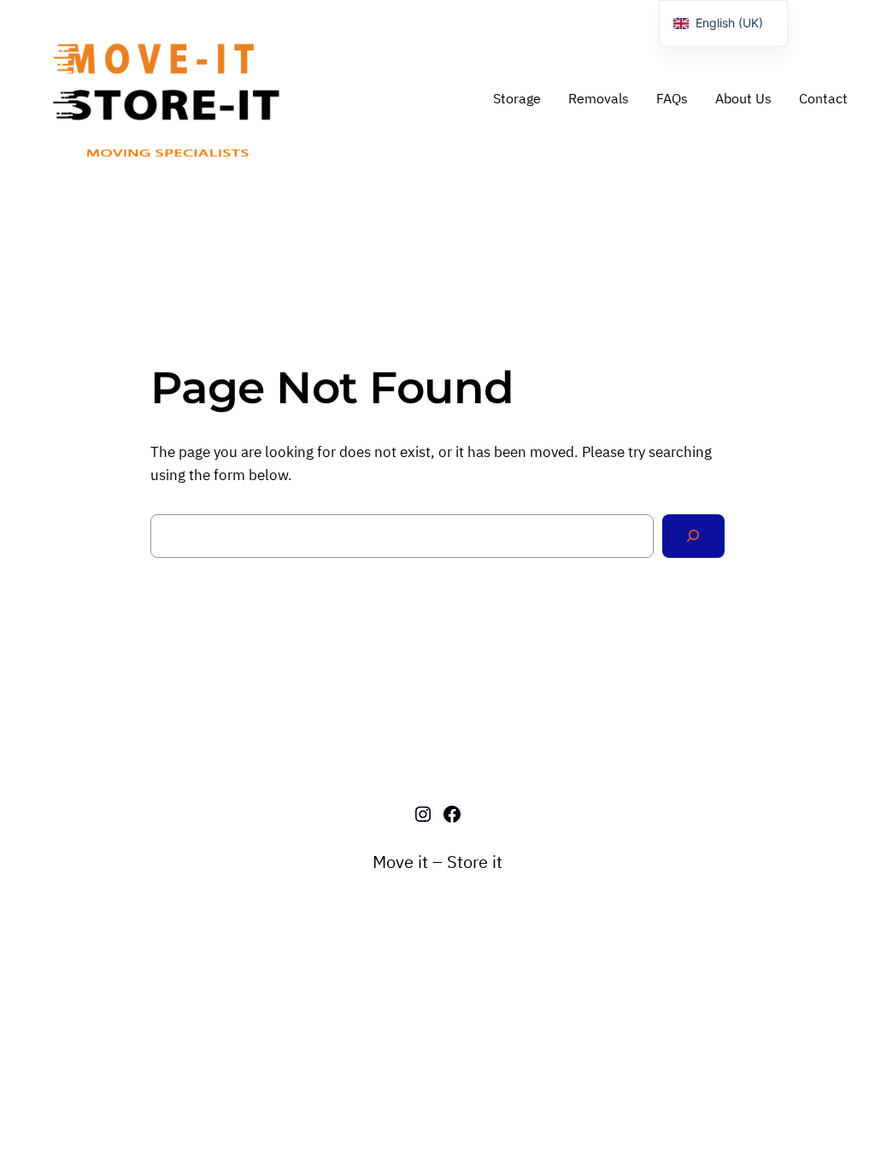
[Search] (693, 536)
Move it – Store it (437, 861)
